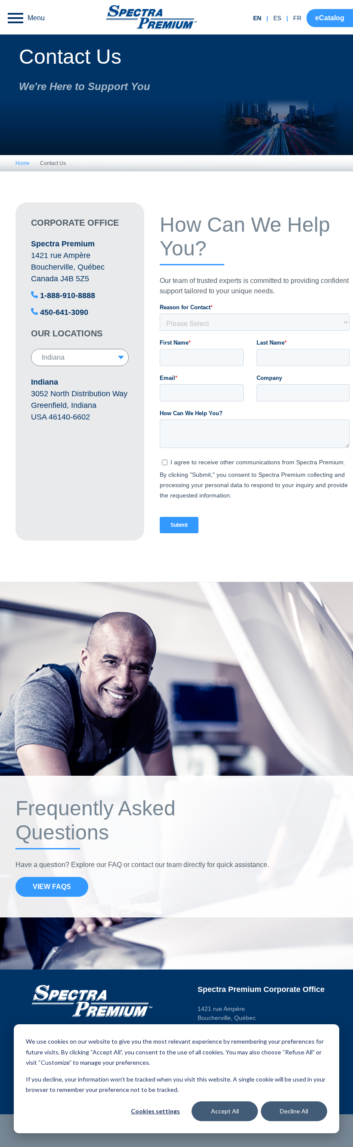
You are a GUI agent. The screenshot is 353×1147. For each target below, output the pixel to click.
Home (22, 163)
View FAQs (52, 886)
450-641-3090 (64, 312)
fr (297, 18)
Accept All (225, 1111)
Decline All (294, 1111)
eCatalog (329, 18)
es (277, 18)
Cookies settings (155, 1111)
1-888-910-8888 (67, 295)
